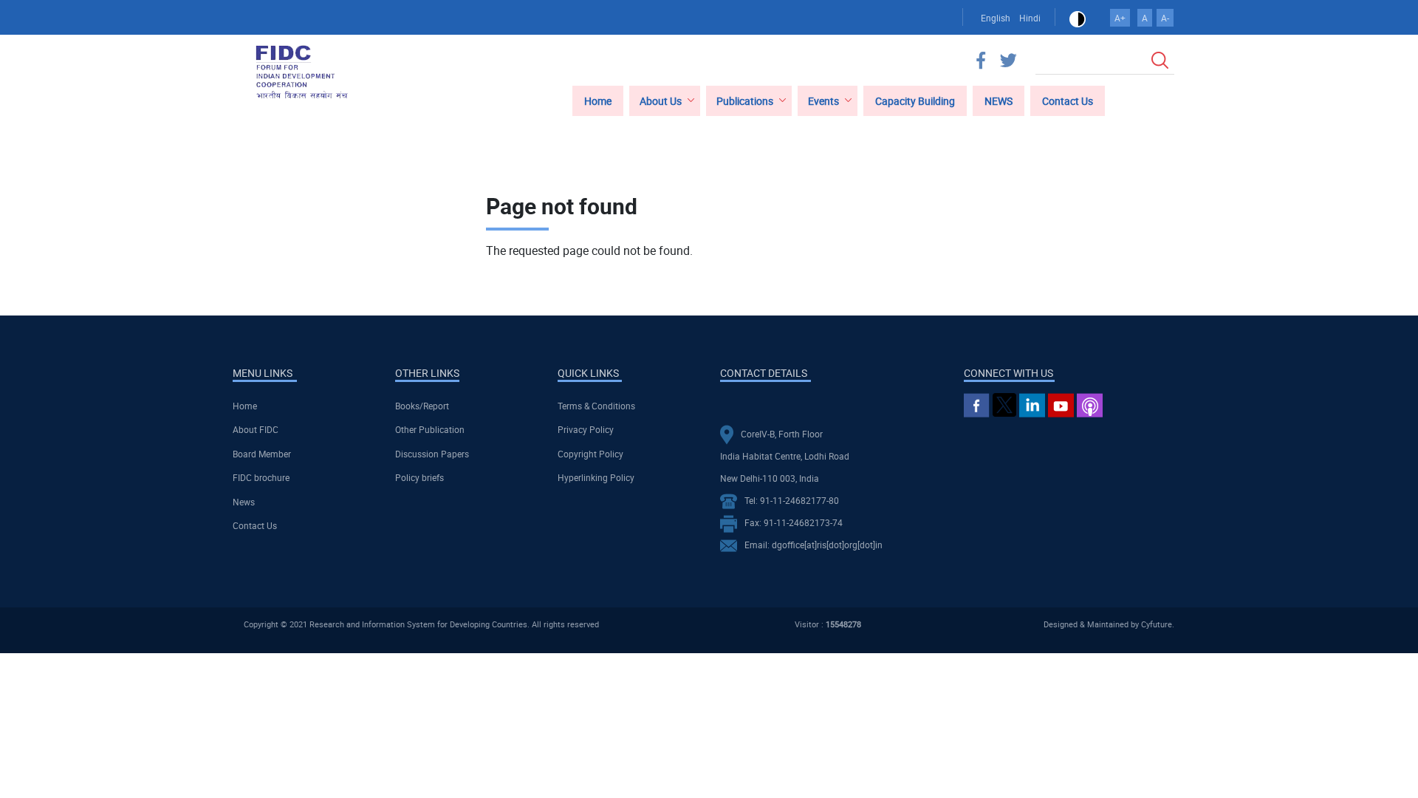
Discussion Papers (432, 454)
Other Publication (430, 429)
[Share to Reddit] (1122, 161)
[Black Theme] (1077, 18)
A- (1165, 18)
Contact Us (255, 525)
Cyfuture (1156, 624)
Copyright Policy (590, 454)
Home (245, 406)
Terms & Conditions (596, 406)
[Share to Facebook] (1081, 161)
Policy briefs (419, 477)
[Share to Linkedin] (1102, 161)
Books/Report (422, 406)
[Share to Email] (1143, 161)
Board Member (262, 454)
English (995, 18)
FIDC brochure (261, 477)
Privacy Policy (586, 429)
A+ (1120, 18)
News (244, 502)
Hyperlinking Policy (596, 477)
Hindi (1030, 18)
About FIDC (255, 429)
